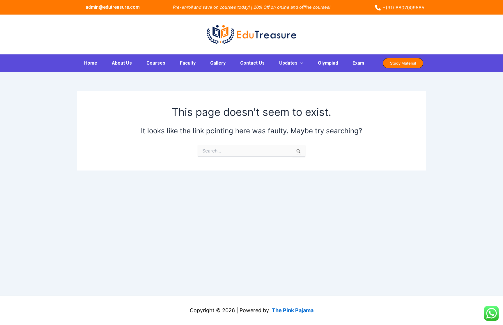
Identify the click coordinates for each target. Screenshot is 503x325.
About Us (122, 63)
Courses (155, 63)
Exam (358, 63)
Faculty (188, 63)
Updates (288, 63)
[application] (300, 63)
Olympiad (328, 63)
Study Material (403, 63)
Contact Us (252, 63)
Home (90, 63)
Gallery (218, 63)
